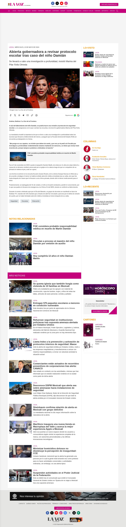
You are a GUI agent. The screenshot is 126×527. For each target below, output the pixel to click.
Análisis (48, 10)
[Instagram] (66, 3)
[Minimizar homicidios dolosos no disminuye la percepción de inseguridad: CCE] (20, 456)
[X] (57, 3)
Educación (35, 201)
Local (14, 10)
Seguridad (14, 201)
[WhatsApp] (19, 115)
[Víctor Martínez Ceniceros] (87, 168)
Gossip (63, 10)
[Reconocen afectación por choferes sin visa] (88, 193)
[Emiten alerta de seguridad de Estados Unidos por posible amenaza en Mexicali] (88, 201)
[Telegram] (23, 115)
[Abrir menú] (9, 11)
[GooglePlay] (78, 512)
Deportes (105, 10)
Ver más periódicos (109, 4)
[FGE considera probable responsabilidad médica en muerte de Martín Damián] (20, 229)
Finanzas (41, 10)
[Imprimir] (36, 115)
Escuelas (25, 201)
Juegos (112, 10)
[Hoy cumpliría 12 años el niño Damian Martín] (20, 258)
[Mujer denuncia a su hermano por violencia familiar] (88, 219)
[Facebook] (52, 3)
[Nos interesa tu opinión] (63, 496)
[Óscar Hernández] (87, 177)
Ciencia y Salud (88, 10)
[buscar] (117, 11)
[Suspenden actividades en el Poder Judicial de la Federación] (20, 478)
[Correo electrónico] (27, 115)
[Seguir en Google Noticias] (78, 115)
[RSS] (69, 512)
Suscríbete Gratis (100, 311)
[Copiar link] (32, 115)
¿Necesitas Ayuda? (63, 508)
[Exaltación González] (87, 158)
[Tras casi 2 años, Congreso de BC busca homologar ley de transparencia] (88, 210)
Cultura (69, 10)
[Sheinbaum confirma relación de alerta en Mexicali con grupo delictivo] (20, 411)
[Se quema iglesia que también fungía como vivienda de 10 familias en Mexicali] (20, 288)
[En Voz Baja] (87, 149)
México (28, 10)
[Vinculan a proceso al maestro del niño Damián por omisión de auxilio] (20, 244)
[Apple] (74, 512)
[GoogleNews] (65, 512)
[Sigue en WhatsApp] (74, 115)
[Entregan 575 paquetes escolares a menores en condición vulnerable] (20, 307)
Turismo (97, 10)
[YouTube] (61, 3)
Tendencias (77, 10)
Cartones (55, 10)
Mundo (34, 10)
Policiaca (21, 10)
